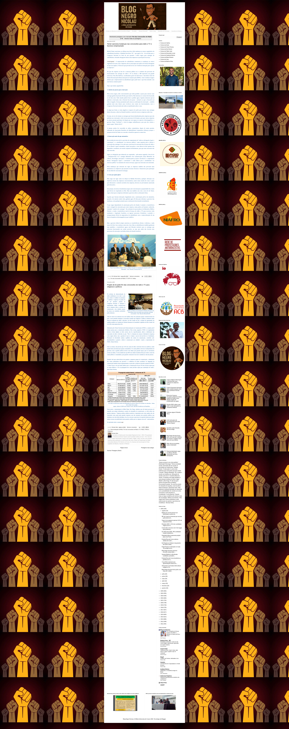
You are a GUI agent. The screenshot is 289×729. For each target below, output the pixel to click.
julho (163, 574)
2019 (162, 605)
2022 (162, 598)
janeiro (164, 588)
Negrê (162, 657)
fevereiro (164, 585)
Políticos (147, 429)
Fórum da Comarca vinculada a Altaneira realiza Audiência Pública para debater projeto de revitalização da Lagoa (174, 398)
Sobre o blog (153, 31)
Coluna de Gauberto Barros (167, 55)
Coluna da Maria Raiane (166, 57)
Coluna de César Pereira (167, 47)
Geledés (162, 662)
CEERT (162, 685)
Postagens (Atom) (116, 450)
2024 (162, 593)
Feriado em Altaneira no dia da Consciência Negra (118, 31)
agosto (164, 510)
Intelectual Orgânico (166, 676)
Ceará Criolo (164, 648)
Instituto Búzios (164, 669)
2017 (162, 609)
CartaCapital (110, 61)
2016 (162, 612)
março (164, 583)
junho (163, 576)
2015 (162, 614)
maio (163, 578)
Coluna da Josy (164, 59)
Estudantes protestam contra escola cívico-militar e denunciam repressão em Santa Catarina (169, 643)
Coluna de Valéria (165, 43)
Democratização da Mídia (117, 429)
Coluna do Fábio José (166, 51)
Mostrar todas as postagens (132, 38)
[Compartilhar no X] (148, 276)
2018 (162, 607)
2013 (162, 619)
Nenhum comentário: (135, 276)
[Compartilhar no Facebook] (149, 276)
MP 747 (130, 278)
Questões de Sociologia (163, 31)
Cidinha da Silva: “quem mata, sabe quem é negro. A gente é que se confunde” (169, 651)
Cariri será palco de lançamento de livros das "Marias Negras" (173, 421)
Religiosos (110, 431)
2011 (162, 623)
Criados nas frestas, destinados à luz (169, 658)
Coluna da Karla (164, 45)
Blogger (164, 719)
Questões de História (177, 31)
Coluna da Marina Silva (166, 61)
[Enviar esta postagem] (142, 276)
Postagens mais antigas (147, 447)
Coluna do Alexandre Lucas (167, 53)
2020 (162, 602)
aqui (122, 422)
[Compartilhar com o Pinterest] (151, 276)
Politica (134, 278)
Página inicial (124, 447)
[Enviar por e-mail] (145, 276)
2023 (162, 595)
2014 (162, 616)
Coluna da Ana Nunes (166, 49)
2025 (162, 591)
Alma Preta (163, 682)
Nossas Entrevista (143, 31)
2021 (162, 600)
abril (163, 581)
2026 (162, 508)
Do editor (134, 31)
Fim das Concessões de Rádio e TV (119, 278)
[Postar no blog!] (146, 276)
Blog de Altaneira (165, 630)
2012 (162, 621)
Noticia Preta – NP (165, 640)
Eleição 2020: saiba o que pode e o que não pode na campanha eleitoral (174, 406)
